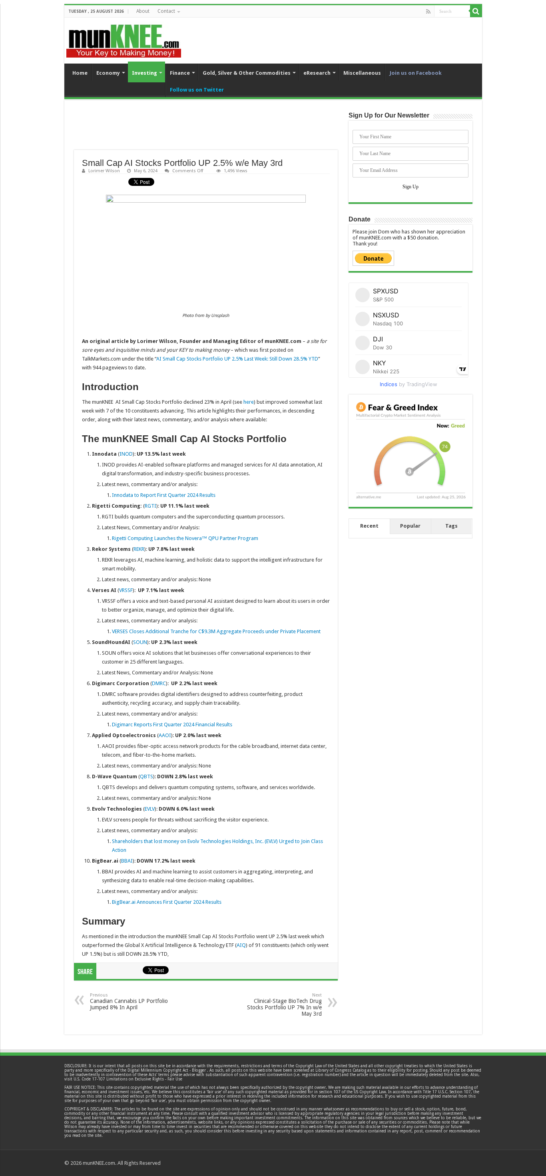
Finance (180, 73)
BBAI (127, 861)
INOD (126, 454)
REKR (139, 549)
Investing (144, 73)
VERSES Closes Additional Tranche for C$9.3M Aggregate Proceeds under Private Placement (216, 631)
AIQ (241, 945)
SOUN (140, 642)
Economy (108, 73)
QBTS (146, 776)
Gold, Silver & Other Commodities (247, 73)
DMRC (159, 683)
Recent (369, 526)
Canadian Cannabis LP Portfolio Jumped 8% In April (129, 1002)
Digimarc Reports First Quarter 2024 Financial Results (172, 725)
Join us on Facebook (416, 73)
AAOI (165, 735)
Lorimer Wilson (104, 170)
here (248, 402)
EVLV (150, 809)
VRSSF (126, 590)
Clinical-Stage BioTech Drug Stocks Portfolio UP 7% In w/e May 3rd (284, 1005)
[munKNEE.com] (123, 38)
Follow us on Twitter (197, 90)
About (142, 11)
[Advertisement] (205, 130)
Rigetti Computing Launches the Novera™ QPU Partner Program (185, 538)
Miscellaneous (362, 73)
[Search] (476, 11)
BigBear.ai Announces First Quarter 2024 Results (166, 902)
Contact (166, 11)
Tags (451, 526)
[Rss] (428, 11)
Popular (410, 526)
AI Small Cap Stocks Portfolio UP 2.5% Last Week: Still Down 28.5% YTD (237, 359)
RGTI (150, 506)
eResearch (317, 73)
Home (80, 73)
